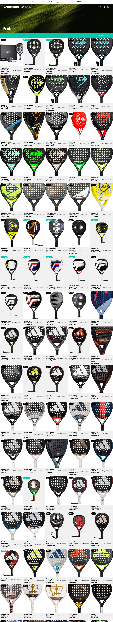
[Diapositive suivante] (20, 52)
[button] (108, 35)
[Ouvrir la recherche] (101, 7)
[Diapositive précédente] (2, 52)
